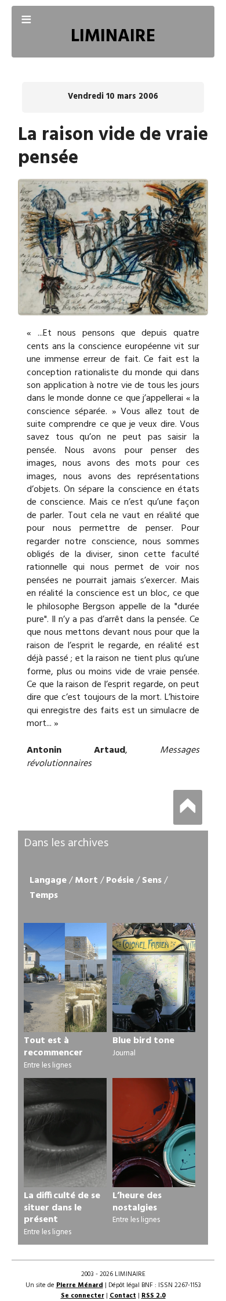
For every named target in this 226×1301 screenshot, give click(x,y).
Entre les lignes (47, 1065)
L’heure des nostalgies (137, 1202)
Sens (152, 880)
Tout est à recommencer (53, 1047)
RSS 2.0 (153, 1296)
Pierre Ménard (79, 1285)
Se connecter (82, 1296)
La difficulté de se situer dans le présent (62, 1208)
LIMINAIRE (113, 37)
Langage (48, 880)
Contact (123, 1296)
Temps (44, 895)
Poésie (120, 880)
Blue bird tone (143, 1040)
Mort (86, 880)
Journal (124, 1053)
